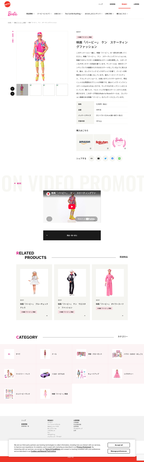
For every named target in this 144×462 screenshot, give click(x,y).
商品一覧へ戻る (72, 235)
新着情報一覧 (25, 426)
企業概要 (76, 422)
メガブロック (51, 430)
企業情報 (136, 4)
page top (71, 457)
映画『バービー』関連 (20, 22)
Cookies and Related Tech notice (43, 451)
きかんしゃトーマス (53, 426)
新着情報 (112, 4)
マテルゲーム (51, 434)
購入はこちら (121, 14)
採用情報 (76, 426)
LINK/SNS (108, 14)
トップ (101, 4)
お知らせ (57, 14)
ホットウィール (52, 428)
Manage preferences (119, 451)
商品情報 (29, 14)
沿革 (75, 430)
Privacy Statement (84, 447)
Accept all (119, 445)
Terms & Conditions (52, 449)
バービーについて (43, 14)
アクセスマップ (78, 428)
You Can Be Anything (72, 14)
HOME (9, 22)
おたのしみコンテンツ (93, 14)
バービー (50, 422)
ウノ (49, 432)
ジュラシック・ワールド (54, 436)
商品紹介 (124, 4)
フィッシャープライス (54, 424)
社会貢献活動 (77, 424)
